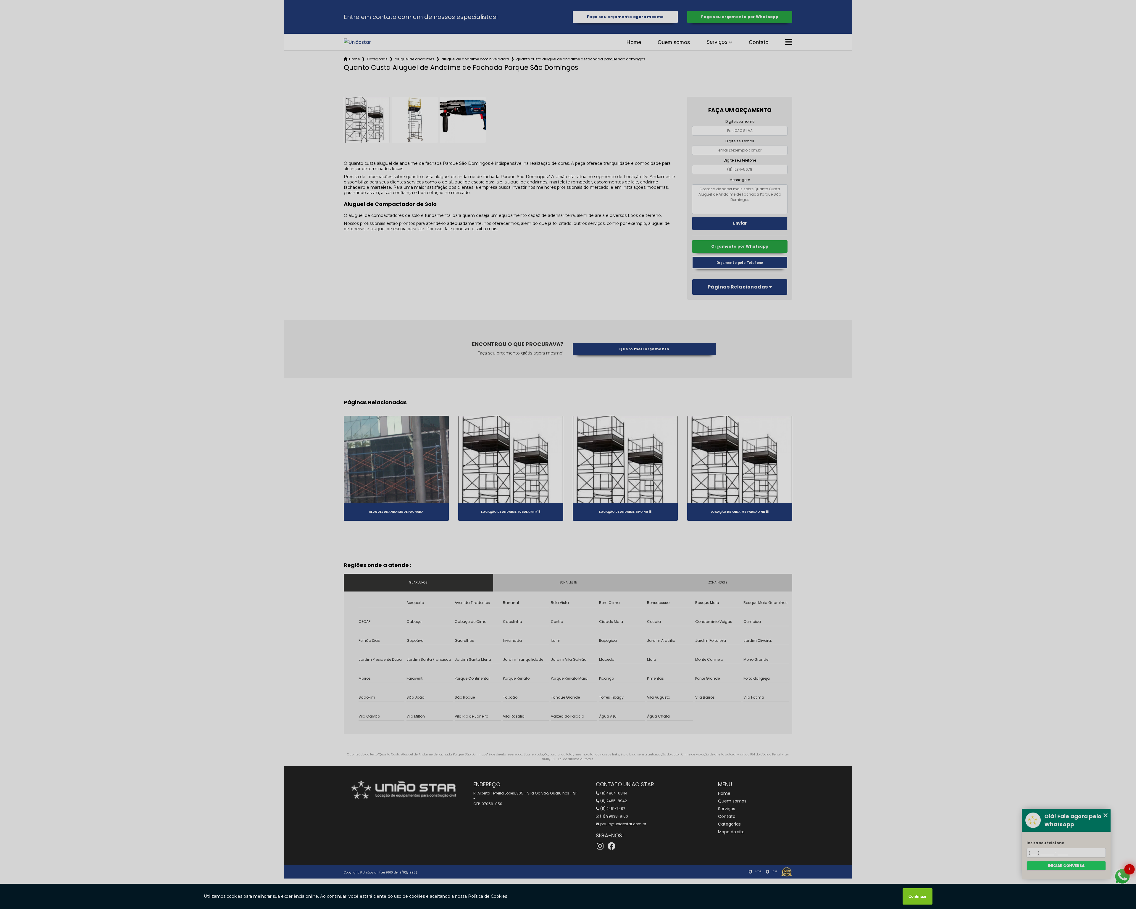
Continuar (918, 896)
